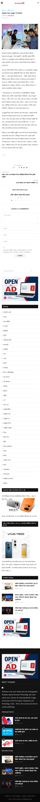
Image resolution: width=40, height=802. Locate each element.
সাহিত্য (5, 483)
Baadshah (11, 15)
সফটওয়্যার (6, 474)
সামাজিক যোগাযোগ (8, 479)
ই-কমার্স (5, 326)
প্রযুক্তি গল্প (6, 419)
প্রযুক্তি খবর (6, 414)
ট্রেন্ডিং (5, 395)
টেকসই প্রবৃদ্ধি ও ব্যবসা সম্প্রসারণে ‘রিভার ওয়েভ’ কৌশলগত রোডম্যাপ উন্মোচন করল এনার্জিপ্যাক (26, 597)
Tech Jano (18, 799)
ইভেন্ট (3, 10)
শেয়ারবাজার (6, 469)
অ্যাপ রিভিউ (6, 321)
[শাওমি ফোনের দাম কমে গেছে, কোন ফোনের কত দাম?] (7, 720)
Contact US (8, 796)
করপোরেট (5, 345)
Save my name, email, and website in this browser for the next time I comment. (17, 251)
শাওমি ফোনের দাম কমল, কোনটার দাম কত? (26, 741)
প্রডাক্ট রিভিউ (6, 409)
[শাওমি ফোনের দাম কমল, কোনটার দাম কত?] (7, 743)
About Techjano (16, 796)
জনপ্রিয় (5, 368)
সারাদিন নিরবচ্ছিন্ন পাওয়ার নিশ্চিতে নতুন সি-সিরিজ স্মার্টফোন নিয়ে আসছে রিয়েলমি (26, 585)
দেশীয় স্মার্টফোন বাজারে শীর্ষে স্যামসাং (20, 195)
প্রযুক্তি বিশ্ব (7, 423)
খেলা (4, 354)
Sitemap (24, 796)
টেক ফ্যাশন (6, 377)
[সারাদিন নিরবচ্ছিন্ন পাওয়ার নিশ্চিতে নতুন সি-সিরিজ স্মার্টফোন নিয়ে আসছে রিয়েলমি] (7, 586)
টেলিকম (5, 386)
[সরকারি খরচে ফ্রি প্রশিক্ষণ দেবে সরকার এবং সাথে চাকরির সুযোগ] (7, 732)
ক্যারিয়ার (5, 349)
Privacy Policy (31, 796)
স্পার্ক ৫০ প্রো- (30, 496)
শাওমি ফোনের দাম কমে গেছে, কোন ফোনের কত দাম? (26, 719)
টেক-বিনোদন (6, 381)
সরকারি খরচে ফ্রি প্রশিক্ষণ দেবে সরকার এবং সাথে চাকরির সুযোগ (26, 730)
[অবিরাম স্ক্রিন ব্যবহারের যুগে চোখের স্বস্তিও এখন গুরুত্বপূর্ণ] (7, 610)
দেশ (4, 400)
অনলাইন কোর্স (7, 312)
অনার (4, 155)
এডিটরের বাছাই (7, 340)
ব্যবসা (5, 451)
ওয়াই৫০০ (8, 571)
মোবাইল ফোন (10, 10)
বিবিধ (4, 442)
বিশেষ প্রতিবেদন (7, 446)
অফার (4, 317)
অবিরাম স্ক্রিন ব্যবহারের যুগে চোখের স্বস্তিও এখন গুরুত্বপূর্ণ (26, 609)
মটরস (4, 455)
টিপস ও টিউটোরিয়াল (8, 372)
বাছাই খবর (6, 437)
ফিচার (4, 432)
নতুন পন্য (6, 405)
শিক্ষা (4, 465)
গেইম (4, 358)
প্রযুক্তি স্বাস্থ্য (7, 428)
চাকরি (4, 363)
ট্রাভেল (5, 391)
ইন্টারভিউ (5, 331)
